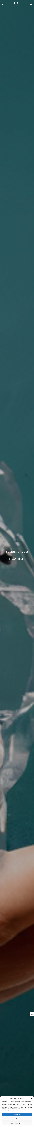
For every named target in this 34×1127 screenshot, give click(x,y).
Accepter (17, 1114)
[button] (31, 1098)
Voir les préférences (17, 1123)
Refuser (17, 1119)
